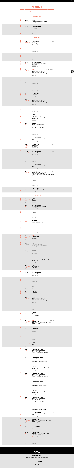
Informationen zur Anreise (25, 82)
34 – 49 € (34, 90)
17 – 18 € (34, 281)
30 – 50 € (34, 44)
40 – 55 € (36, 232)
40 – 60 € (34, 83)
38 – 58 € (34, 161)
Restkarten (34, 185)
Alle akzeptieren (40, 461)
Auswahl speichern (34, 461)
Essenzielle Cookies (34, 459)
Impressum (37, 466)
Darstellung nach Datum (32, 11)
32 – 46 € (34, 111)
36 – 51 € (34, 59)
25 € (33, 191)
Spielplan (67, 0)
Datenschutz (37, 465)
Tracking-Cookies (41, 459)
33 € (33, 75)
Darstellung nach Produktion (41, 11)
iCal (36, 22)
